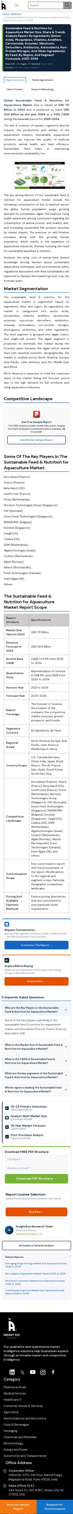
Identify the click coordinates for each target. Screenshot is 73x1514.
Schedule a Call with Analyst (36, 1245)
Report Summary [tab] (15, 79)
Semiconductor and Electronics (25, 1418)
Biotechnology (13, 1443)
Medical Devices (15, 1393)
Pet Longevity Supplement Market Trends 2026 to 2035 (35, 1273)
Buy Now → (36, 1212)
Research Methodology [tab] (42, 89)
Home (6, 14)
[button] (16, 5)
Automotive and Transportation (25, 1456)
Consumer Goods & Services (23, 1406)
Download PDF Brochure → (36, 1179)
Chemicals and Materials (20, 1437)
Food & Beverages (16, 1425)
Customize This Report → (36, 945)
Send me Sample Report (18, 1506)
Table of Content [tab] (14, 89)
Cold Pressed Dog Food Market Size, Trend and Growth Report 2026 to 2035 (34, 1292)
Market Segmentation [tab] (43, 79)
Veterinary (16, 14)
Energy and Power (16, 1450)
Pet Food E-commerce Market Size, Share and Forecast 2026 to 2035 (35, 1282)
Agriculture (11, 1412)
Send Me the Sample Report (36, 440)
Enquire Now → (36, 981)
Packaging (10, 1431)
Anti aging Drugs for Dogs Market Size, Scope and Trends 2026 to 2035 (36, 1265)
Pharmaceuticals (15, 1387)
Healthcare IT (13, 1400)
